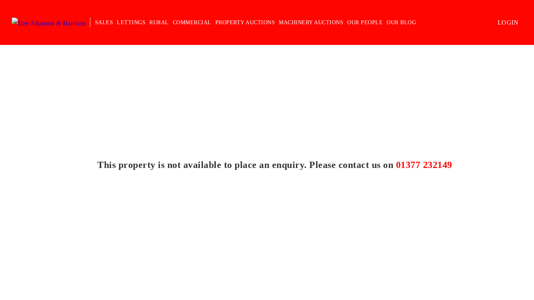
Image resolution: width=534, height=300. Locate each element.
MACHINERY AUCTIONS (311, 22)
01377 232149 (424, 165)
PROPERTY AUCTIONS (245, 22)
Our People (365, 22)
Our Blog (401, 22)
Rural (159, 22)
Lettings (131, 22)
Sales (104, 22)
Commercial (192, 22)
